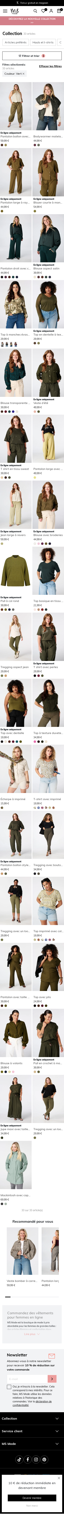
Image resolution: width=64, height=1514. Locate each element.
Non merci (32, 1505)
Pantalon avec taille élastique (20, 997)
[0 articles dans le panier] (59, 11)
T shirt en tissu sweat (15, 469)
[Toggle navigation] (5, 11)
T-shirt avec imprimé (47, 799)
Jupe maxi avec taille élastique (21, 1129)
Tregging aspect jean (15, 667)
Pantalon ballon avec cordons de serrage (28, 136)
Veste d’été (40, 403)
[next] (28, 106)
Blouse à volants (11, 1063)
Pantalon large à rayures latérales (23, 202)
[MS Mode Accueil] (14, 11)
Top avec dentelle (12, 733)
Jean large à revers (13, 535)
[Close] (59, 1478)
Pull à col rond (10, 601)
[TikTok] (19, 1460)
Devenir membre (32, 1498)
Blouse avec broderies (48, 535)
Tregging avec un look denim (19, 931)
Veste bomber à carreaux (23, 1281)
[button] (43, 11)
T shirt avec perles (45, 667)
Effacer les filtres (50, 66)
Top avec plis (42, 997)
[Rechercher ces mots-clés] (35, 11)
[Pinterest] (44, 1460)
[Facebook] (28, 1460)
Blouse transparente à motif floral (23, 403)
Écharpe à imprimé (13, 799)
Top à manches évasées (16, 334)
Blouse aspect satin (46, 268)
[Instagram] (36, 1460)
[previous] (2, 106)
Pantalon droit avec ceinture (19, 268)
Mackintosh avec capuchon (18, 1195)
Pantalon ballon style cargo (19, 865)
